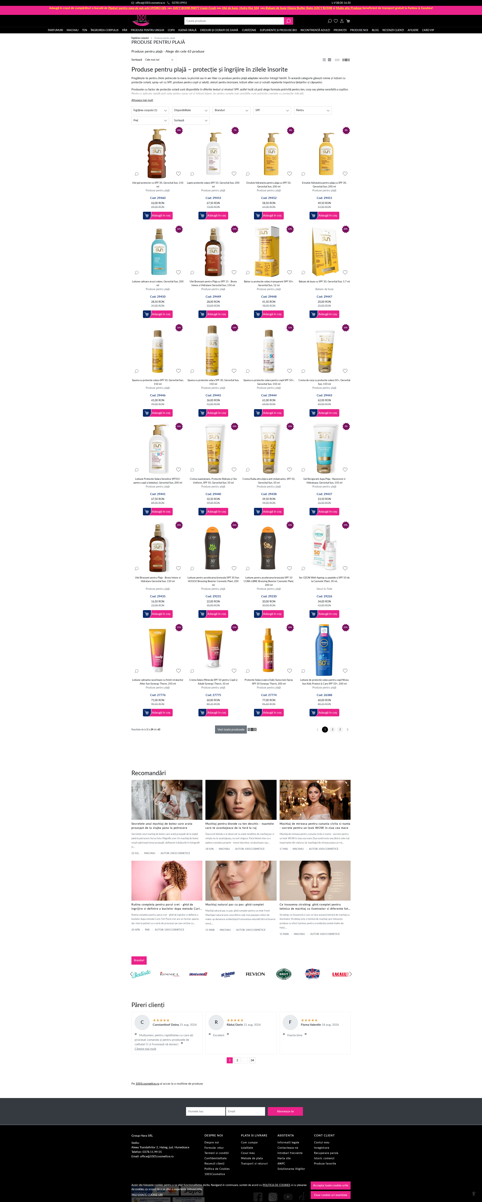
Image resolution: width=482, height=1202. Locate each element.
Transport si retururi (254, 1163)
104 (240, 8)
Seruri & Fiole (324, 589)
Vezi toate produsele (230, 729)
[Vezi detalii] (136, 173)
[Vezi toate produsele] (337, 60)
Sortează (136, 59)
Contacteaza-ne (288, 1148)
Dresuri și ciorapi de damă (219, 30)
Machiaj (73, 30)
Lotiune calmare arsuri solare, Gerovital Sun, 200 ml (158, 283)
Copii (171, 30)
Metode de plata (252, 1158)
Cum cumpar (249, 1142)
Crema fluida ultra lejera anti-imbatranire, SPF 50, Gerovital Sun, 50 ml (269, 481)
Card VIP (428, 30)
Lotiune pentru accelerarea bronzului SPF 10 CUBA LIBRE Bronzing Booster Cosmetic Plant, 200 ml (269, 581)
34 (252, 1060)
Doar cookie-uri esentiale (330, 1195)
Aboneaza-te (285, 1111)
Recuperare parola (326, 1153)
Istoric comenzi (324, 1158)
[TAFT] (170, 981)
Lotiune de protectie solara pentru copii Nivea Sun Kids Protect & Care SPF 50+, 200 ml (324, 682)
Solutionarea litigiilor (291, 1169)
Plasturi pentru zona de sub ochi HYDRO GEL (137, 8)
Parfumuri (55, 30)
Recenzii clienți (393, 30)
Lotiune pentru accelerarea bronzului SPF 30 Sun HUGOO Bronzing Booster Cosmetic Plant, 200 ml (213, 581)
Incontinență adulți (315, 30)
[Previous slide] (131, 974)
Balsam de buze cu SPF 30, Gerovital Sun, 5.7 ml (324, 281)
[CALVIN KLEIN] (341, 981)
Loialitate (247, 1148)
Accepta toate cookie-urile (330, 1185)
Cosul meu (248, 1153)
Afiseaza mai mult (142, 100)
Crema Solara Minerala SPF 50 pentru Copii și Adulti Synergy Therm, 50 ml (213, 682)
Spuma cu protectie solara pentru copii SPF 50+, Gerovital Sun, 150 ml (268, 382)
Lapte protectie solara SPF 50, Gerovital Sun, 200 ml (213, 185)
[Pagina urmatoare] (348, 730)
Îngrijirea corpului (104, 30)
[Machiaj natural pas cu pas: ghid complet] (240, 881)
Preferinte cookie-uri (147, 1195)
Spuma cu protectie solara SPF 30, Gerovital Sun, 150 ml (213, 382)
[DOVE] (284, 981)
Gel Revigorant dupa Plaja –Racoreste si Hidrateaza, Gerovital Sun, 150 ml (324, 481)
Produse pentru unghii (147, 30)
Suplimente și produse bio (278, 30)
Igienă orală (187, 30)
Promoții (340, 30)
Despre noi (211, 1142)
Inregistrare (321, 1148)
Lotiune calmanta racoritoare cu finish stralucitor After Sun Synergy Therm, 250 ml (157, 682)
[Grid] (330, 60)
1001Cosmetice (214, 1174)
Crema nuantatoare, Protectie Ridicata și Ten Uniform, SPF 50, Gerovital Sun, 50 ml (213, 481)
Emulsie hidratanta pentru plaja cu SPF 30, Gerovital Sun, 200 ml (324, 185)
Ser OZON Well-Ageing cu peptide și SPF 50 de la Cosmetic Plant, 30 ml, (324, 580)
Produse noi (359, 30)
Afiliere (413, 30)
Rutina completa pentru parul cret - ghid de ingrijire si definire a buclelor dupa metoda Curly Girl (166, 907)
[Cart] (348, 21)
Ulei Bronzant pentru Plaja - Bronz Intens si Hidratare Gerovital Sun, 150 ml (158, 580)
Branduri (139, 960)
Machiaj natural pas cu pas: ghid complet (234, 904)
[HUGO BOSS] (312, 981)
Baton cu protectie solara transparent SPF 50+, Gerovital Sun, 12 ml (269, 283)
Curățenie (249, 30)
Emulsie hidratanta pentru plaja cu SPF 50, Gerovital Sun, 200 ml (268, 185)
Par (147, 930)
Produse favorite (325, 1163)
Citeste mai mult (145, 1048)
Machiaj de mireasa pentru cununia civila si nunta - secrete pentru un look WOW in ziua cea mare (315, 825)
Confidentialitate (215, 1158)
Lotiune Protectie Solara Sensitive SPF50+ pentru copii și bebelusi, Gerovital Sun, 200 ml (157, 481)
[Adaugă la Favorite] (178, 173)
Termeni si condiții (216, 1153)
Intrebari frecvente (290, 1153)
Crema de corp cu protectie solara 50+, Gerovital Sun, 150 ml (324, 382)
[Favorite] (336, 21)
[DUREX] (227, 981)
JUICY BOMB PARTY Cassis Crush (194, 8)
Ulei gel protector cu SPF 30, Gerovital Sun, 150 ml (157, 185)
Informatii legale (288, 1142)
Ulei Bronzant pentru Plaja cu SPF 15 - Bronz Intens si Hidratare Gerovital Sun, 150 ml (213, 283)
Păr (124, 30)
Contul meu (321, 1142)
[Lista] (324, 60)
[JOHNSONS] (198, 981)
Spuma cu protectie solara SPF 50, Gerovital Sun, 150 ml (158, 382)
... (245, 1060)
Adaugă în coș (161, 215)
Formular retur (214, 1148)
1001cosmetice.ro (147, 1083)
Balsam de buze (324, 289)
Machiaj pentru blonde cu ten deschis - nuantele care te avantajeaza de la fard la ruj (239, 825)
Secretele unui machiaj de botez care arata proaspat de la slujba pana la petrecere (161, 825)
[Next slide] (351, 974)
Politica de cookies (276, 1185)
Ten (84, 30)
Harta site (284, 1158)
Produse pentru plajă (158, 190)
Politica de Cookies (217, 1169)
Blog (375, 30)
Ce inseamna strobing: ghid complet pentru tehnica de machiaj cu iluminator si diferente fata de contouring (315, 907)
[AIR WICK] (141, 981)
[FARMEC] (255, 981)
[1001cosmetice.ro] (151, 21)
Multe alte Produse (349, 8)
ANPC (281, 1163)
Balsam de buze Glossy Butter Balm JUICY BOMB (299, 8)
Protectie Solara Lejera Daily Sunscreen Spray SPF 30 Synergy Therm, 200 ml (269, 682)
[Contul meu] (342, 21)
